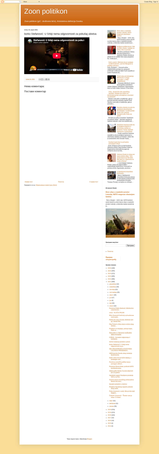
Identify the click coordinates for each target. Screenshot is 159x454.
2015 (109, 423)
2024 (109, 273)
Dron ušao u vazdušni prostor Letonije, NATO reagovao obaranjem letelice (124, 33)
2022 (109, 279)
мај (110, 303)
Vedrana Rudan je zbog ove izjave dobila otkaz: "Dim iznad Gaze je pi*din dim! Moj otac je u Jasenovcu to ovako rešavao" (126, 158)
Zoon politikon (45, 11)
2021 (109, 282)
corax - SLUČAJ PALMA (116, 313)
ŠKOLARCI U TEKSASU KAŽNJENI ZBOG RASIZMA (120, 333)
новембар (112, 287)
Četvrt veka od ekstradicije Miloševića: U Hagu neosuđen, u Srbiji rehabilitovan (125, 78)
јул (110, 297)
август (111, 295)
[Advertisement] (61, 162)
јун (110, 300)
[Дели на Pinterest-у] (48, 79)
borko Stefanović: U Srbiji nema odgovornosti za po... (119, 345)
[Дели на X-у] (44, 79)
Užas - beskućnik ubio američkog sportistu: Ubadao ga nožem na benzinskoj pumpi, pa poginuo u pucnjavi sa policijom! (120, 94)
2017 (109, 418)
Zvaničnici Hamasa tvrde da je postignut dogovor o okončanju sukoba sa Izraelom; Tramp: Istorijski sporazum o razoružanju (126, 128)
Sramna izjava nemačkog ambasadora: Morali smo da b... (121, 380)
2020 (109, 409)
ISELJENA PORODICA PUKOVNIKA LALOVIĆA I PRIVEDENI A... (120, 349)
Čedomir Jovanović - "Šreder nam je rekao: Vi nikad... (120, 396)
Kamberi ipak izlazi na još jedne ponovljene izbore (119, 143)
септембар (113, 292)
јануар (111, 406)
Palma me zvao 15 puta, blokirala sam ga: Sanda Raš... (121, 320)
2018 (109, 415)
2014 (109, 426)
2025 (109, 271)
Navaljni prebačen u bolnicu (118, 384)
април (111, 306)
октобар (112, 289)
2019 (109, 412)
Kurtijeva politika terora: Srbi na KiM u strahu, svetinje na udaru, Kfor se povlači (126, 48)
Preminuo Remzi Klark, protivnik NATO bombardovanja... (121, 367)
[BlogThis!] (42, 79)
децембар (112, 284)
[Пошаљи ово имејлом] (40, 79)
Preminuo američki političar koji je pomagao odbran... (119, 363)
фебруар (112, 403)
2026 (109, 268)
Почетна (61, 182)
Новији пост (29, 182)
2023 (109, 276)
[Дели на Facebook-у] (46, 79)
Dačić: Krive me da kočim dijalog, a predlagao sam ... (120, 358)
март (111, 401)
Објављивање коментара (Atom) (46, 185)
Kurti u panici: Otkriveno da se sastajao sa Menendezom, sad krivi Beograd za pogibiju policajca (120, 63)
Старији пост (93, 182)
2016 (109, 420)
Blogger (89, 439)
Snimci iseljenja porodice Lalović (119, 342)
